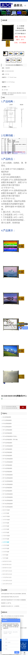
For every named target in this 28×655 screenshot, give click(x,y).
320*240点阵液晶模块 (7, 502)
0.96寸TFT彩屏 (6, 508)
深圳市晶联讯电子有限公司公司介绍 (10, 595)
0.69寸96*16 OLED (6, 566)
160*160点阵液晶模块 (7, 457)
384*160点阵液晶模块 (7, 505)
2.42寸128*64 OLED (7, 582)
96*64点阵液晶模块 (7, 425)
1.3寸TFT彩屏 (5, 511)
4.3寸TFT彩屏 (5, 550)
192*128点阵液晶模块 (7, 473)
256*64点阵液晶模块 (7, 486)
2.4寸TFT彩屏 (5, 531)
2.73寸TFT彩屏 (6, 534)
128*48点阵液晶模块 (7, 431)
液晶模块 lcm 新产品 (6, 601)
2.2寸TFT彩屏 (5, 527)
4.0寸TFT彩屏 (5, 547)
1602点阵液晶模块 (6, 415)
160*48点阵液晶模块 (7, 451)
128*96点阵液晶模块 (7, 441)
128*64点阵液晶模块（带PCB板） (10, 438)
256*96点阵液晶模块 (7, 489)
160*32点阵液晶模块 (7, 447)
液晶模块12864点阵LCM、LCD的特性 (10, 604)
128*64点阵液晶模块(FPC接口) (9, 435)
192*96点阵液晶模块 (7, 470)
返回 (23, 406)
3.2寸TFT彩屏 (5, 540)
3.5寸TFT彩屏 (5, 544)
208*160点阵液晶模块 (7, 476)
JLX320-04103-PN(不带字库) (11, 406)
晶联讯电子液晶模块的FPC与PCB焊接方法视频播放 (13, 598)
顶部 (24, 654)
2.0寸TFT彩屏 (5, 524)
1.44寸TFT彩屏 (6, 515)
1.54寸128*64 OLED (7, 579)
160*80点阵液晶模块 (7, 454)
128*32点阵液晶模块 (7, 428)
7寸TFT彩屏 (5, 556)
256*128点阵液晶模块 (7, 492)
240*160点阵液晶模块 (7, 483)
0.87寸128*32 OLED (7, 569)
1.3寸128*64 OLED (6, 576)
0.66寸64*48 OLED (6, 563)
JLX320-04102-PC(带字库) (11, 405)
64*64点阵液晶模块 (7, 422)
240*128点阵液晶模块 (7, 479)
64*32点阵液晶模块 (7, 418)
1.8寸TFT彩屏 (5, 521)
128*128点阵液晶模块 (7, 444)
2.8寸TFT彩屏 (5, 537)
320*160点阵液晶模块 (7, 499)
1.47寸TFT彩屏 (6, 518)
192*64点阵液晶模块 (7, 467)
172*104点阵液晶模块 (7, 460)
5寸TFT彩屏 (5, 553)
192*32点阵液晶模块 (7, 463)
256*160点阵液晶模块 (7, 495)
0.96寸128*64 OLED (7, 572)
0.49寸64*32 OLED (6, 560)
